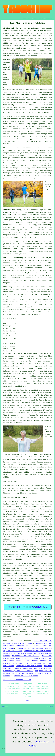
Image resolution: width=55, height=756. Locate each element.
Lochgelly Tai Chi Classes (28, 663)
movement (27, 102)
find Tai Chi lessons (19, 614)
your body (7, 150)
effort (29, 175)
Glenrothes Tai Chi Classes (30, 648)
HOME (24, 18)
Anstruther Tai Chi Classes (29, 666)
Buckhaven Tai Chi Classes (26, 676)
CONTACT (41, 18)
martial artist (10, 376)
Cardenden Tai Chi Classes (37, 668)
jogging (18, 48)
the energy (20, 160)
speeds (25, 312)
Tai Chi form (24, 383)
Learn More (42, 741)
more (9, 637)
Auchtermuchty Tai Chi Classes (18, 671)
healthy (47, 31)
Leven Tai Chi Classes (22, 643)
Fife (17, 601)
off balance (45, 353)
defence (19, 222)
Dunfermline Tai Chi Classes (37, 651)
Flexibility (24, 107)
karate (31, 358)
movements (25, 294)
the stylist (29, 212)
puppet (22, 155)
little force (18, 363)
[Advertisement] (35, 334)
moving (26, 168)
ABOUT (35, 18)
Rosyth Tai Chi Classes (22, 673)
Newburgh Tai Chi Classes (27, 658)
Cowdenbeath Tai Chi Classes (25, 656)
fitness (44, 40)
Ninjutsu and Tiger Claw (14, 235)
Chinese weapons (43, 462)
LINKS (30, 18)
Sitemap (5, 706)
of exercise (39, 467)
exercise (45, 100)
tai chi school (37, 378)
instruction (13, 420)
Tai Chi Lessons (23, 641)
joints (42, 124)
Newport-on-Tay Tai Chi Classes (17, 653)
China (8, 95)
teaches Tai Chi (35, 251)
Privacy (50, 706)
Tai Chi (28, 92)
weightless (15, 178)
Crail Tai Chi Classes (27, 661)
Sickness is (20, 139)
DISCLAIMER (49, 18)
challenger (8, 217)
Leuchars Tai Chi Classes (28, 646)
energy (44, 134)
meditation (8, 263)
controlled (27, 307)
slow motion (39, 297)
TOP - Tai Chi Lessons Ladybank (17, 680)
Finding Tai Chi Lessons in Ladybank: (21, 28)
